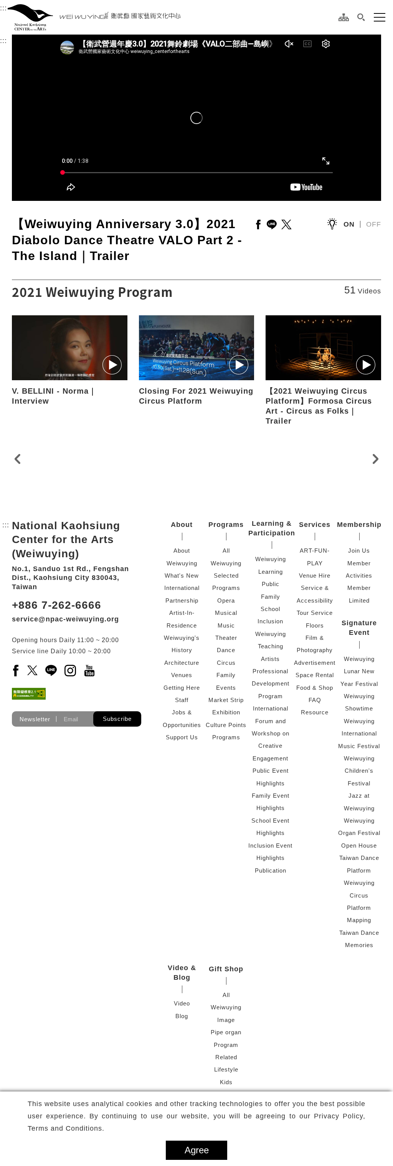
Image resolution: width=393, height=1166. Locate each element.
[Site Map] (344, 17)
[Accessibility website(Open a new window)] (29, 694)
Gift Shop (226, 969)
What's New (182, 575)
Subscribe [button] (117, 719)
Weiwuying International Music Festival (359, 733)
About (182, 524)
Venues (181, 675)
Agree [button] (197, 1150)
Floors (315, 625)
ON (349, 224)
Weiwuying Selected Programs (226, 575)
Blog (181, 1016)
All (226, 550)
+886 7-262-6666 (56, 605)
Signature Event (359, 627)
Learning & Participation (271, 528)
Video (182, 1003)
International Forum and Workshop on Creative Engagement (270, 733)
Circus (226, 662)
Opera (226, 600)
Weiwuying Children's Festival (359, 771)
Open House (359, 845)
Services (314, 524)
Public (270, 584)
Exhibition (226, 712)
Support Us (182, 737)
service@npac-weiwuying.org (65, 619)
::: (3, 8)
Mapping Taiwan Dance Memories (359, 932)
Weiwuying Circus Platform (359, 895)
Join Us (359, 550)
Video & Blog (182, 972)
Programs (226, 524)
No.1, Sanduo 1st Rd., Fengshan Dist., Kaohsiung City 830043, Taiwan (70, 578)
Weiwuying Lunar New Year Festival (359, 671)
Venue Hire (314, 575)
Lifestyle (226, 1069)
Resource (315, 712)
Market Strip (226, 700)
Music (226, 625)
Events (226, 687)
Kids (226, 1082)
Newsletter (35, 719)
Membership (359, 524)
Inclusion (270, 621)
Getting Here (181, 687)
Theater (226, 637)
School (270, 609)
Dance (226, 650)
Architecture (181, 662)
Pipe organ (226, 1032)
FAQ (315, 700)
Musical (226, 613)
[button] (361, 17)
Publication (270, 870)
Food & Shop (314, 687)
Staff (181, 700)
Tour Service (315, 613)
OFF (373, 224)
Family (226, 675)
